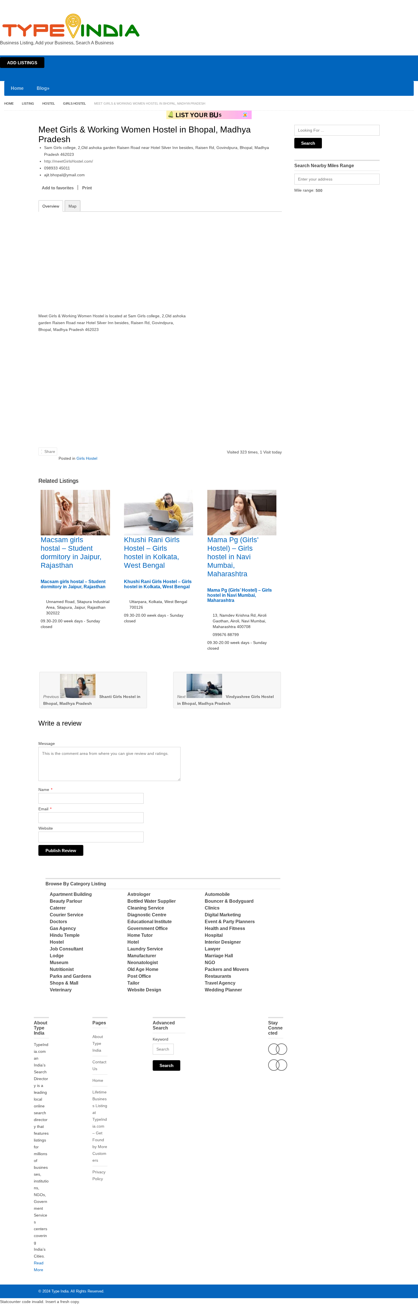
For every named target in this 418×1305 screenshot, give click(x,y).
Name (45, 789)
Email (44, 809)
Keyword (160, 1039)
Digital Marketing (223, 914)
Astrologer (138, 894)
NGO (210, 962)
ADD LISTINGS (22, 62)
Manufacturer (141, 955)
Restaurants (218, 976)
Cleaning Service (145, 908)
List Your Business (402, 5)
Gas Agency (63, 928)
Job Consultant (66, 948)
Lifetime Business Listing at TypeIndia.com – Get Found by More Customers (99, 1126)
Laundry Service (145, 948)
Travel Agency (220, 983)
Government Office (147, 928)
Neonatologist (142, 962)
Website (45, 828)
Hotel (133, 942)
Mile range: (304, 190)
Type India (60, 1291)
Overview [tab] (50, 206)
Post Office (139, 976)
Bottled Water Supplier (151, 901)
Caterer (58, 908)
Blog (43, 88)
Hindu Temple (65, 935)
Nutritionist (62, 969)
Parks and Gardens (70, 976)
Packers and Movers (227, 969)
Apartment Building (71, 894)
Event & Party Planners (230, 921)
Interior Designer (223, 942)
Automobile (217, 894)
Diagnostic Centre (146, 914)
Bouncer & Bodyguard (229, 901)
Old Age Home (142, 969)
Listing (28, 103)
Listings (378, 5)
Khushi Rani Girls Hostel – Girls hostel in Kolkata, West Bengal (158, 584)
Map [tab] (72, 206)
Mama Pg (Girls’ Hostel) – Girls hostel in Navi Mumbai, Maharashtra (232, 557)
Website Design (144, 989)
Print (87, 187)
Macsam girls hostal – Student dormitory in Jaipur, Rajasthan (73, 584)
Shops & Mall (64, 983)
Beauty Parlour (66, 901)
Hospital (214, 935)
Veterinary (61, 989)
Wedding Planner (223, 989)
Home (363, 5)
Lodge (57, 955)
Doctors (58, 921)
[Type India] (71, 26)
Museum (59, 962)
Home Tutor (140, 935)
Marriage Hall (219, 955)
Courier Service (66, 914)
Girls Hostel (74, 103)
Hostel (48, 103)
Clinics (212, 908)
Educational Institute (149, 921)
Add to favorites (58, 187)
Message (46, 743)
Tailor (133, 983)
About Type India (97, 1043)
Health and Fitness (225, 928)
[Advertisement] (112, 257)
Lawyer (212, 948)
